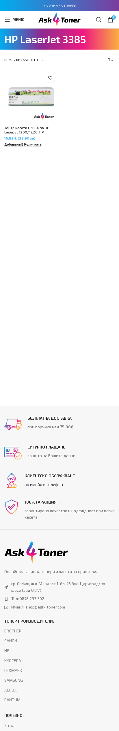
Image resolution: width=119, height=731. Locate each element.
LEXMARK (13, 670)
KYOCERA (12, 660)
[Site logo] (59, 18)
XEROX (10, 689)
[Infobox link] (59, 424)
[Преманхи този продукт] (59, 599)
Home (8, 60)
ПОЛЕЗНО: (14, 715)
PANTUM (12, 699)
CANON (10, 640)
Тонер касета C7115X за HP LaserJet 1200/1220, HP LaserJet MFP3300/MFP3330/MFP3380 (30, 134)
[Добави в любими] (50, 78)
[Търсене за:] (99, 19)
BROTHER (12, 630)
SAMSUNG (13, 680)
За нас (10, 725)
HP (6, 650)
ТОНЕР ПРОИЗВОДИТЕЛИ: (29, 621)
